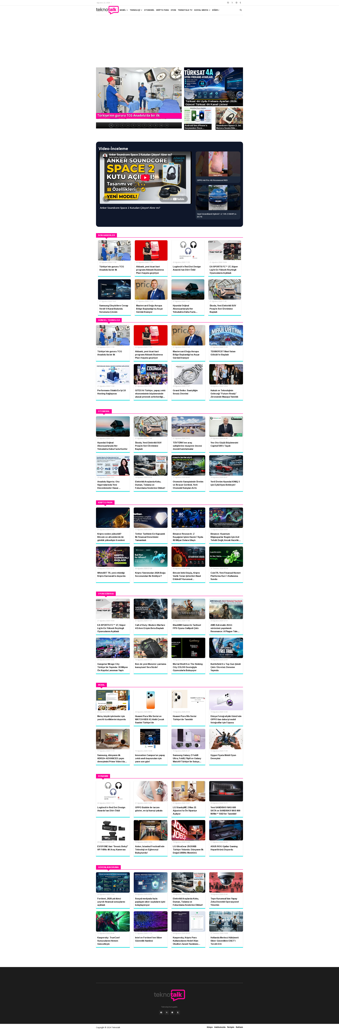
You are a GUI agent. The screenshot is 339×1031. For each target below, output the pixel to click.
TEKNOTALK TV (185, 10)
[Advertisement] (169, 42)
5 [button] (133, 125)
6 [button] (138, 125)
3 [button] (122, 125)
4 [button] (127, 125)
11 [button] (167, 125)
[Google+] (172, 1012)
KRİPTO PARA (162, 10)
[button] (99, 95)
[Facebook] (161, 1012)
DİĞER (215, 10)
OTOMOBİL (149, 10)
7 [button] (144, 125)
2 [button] (116, 125)
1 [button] (111, 125)
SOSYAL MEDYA (201, 10)
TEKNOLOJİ (135, 10)
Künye (210, 1027)
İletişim (230, 1027)
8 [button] (150, 125)
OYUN (173, 10)
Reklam (239, 1027)
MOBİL (123, 10)
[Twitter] (167, 1012)
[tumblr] (178, 1012)
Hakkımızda (220, 1027)
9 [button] (155, 125)
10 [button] (161, 125)
